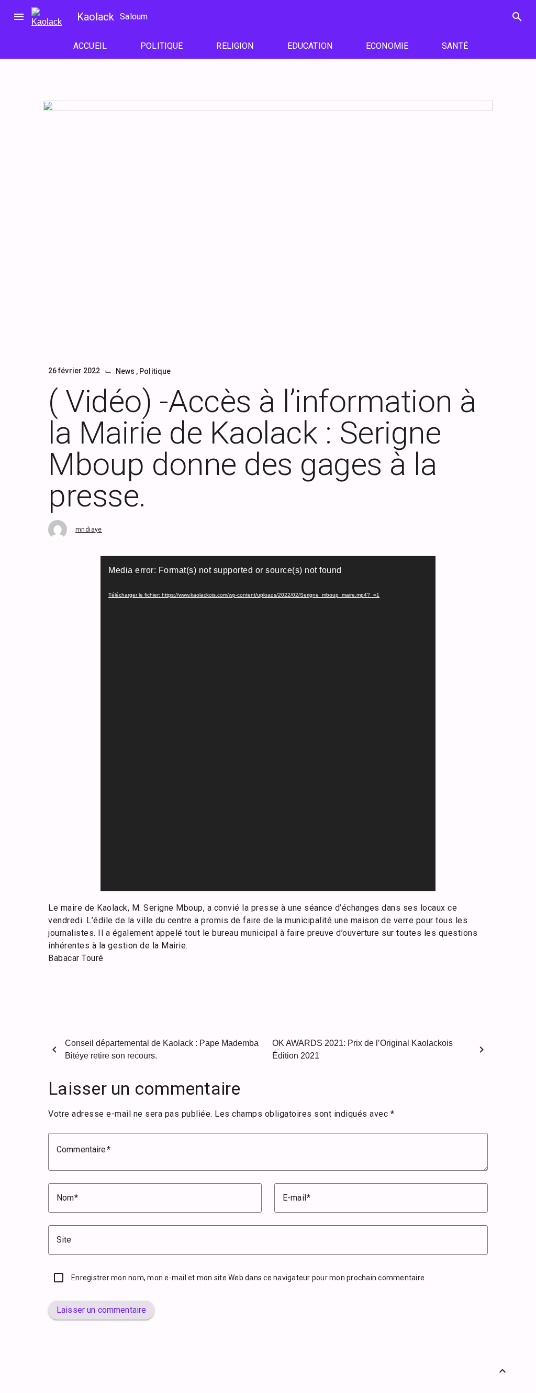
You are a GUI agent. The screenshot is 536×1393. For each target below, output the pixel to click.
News (126, 371)
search (517, 16)
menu (19, 16)
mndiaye (88, 529)
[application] (268, 723)
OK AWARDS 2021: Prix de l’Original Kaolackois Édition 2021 (362, 1049)
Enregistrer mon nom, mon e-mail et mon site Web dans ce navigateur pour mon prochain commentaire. (248, 1277)
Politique (155, 371)
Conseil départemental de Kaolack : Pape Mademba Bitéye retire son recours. (162, 1049)
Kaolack (95, 16)
